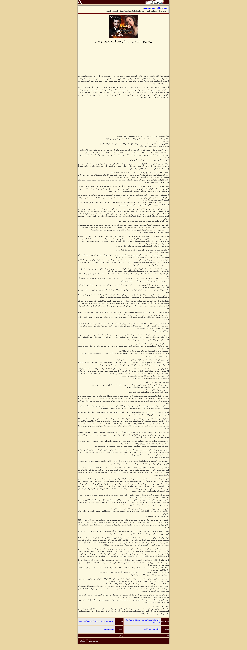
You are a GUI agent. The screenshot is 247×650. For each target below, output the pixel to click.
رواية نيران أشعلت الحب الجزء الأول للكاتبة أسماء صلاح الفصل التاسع (142, 621)
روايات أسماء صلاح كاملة (152, 629)
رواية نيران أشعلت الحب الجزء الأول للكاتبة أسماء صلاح (96, 621)
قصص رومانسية (109, 629)
